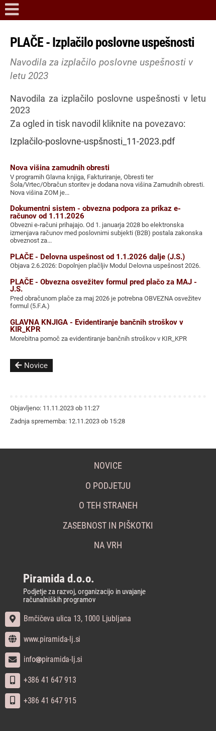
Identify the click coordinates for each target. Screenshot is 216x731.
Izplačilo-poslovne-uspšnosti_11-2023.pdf (92, 141)
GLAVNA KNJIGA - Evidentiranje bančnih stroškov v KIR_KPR (96, 326)
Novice (36, 365)
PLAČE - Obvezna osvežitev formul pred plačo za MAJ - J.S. (103, 285)
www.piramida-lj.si (51, 639)
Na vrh (108, 545)
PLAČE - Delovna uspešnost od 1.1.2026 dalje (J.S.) (97, 256)
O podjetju (108, 486)
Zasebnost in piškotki (108, 526)
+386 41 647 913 (49, 680)
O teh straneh (108, 505)
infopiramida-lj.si (52, 659)
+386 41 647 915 (49, 700)
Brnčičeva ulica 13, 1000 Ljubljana (76, 618)
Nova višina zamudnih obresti (60, 167)
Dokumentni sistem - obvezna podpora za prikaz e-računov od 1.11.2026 (95, 212)
